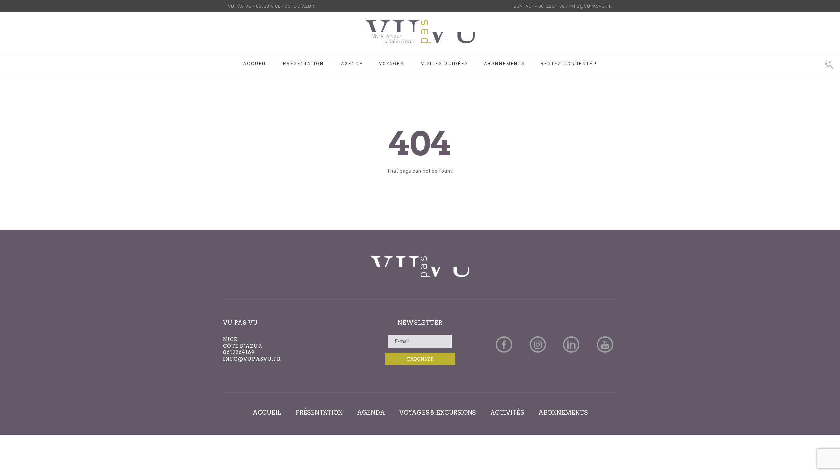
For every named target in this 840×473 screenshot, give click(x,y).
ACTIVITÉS (507, 412)
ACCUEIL (255, 63)
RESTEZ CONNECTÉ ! (569, 63)
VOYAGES (391, 63)
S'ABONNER (420, 359)
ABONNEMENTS (504, 63)
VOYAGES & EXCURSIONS (437, 412)
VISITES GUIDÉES (444, 63)
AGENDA (352, 63)
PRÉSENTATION (303, 63)
